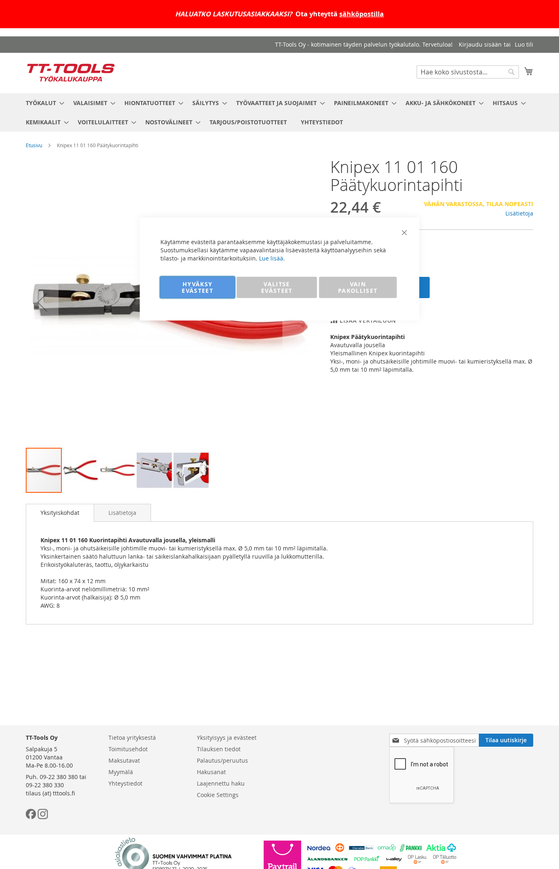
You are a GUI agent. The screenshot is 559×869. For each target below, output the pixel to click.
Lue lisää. (272, 258)
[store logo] (71, 72)
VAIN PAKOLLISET (358, 287)
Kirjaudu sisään (480, 44)
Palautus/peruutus (222, 760)
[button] (42, 302)
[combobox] (468, 72)
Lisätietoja (519, 213)
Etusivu (34, 145)
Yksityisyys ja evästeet (227, 737)
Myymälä (120, 772)
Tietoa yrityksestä (132, 737)
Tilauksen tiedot (219, 749)
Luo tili (524, 44)
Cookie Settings (218, 795)
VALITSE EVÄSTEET (277, 287)
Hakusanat (211, 772)
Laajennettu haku (221, 783)
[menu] (279, 112)
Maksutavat (124, 760)
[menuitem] (42, 102)
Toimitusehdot (128, 749)
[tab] (60, 513)
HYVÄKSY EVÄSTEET (197, 287)
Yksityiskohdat (60, 512)
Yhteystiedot (125, 783)
